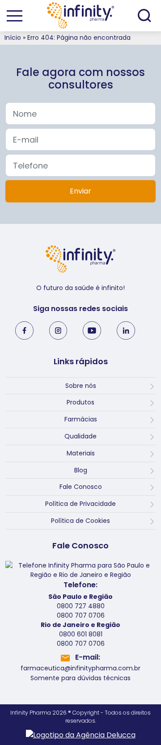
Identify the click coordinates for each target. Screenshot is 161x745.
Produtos (80, 402)
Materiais (81, 453)
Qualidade (80, 436)
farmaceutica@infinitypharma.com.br (80, 668)
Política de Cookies (80, 520)
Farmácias (80, 419)
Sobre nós (80, 385)
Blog (80, 470)
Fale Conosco (80, 486)
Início (12, 37)
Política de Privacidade (80, 503)
